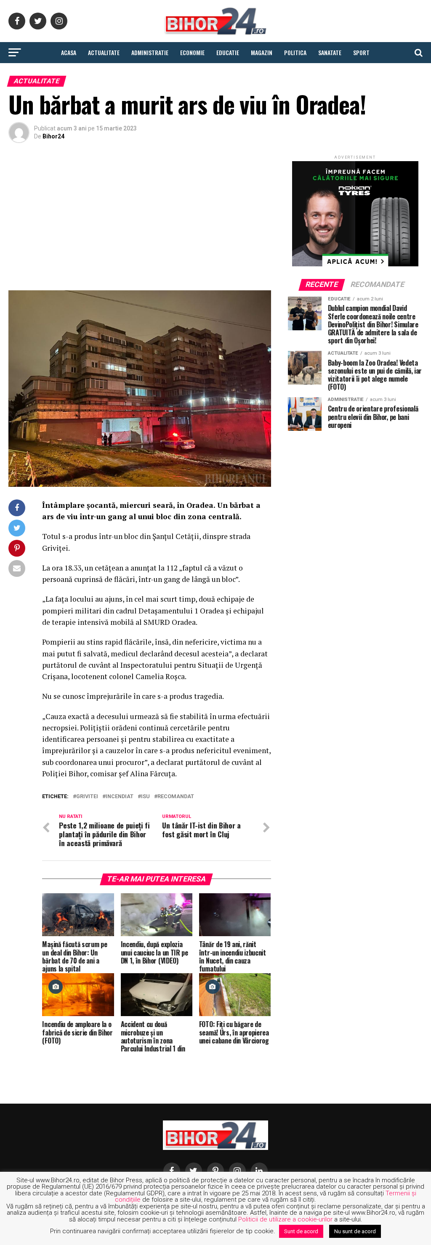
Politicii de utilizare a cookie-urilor (285, 1219)
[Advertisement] (139, 219)
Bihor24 (53, 136)
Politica (295, 52)
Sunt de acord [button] (301, 1231)
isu (145, 796)
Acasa (68, 52)
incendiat (119, 796)
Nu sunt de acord (355, 1231)
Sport (361, 52)
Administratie (149, 52)
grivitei (87, 796)
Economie (192, 52)
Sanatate (329, 52)
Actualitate (104, 52)
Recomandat (175, 796)
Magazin (261, 52)
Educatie (227, 52)
